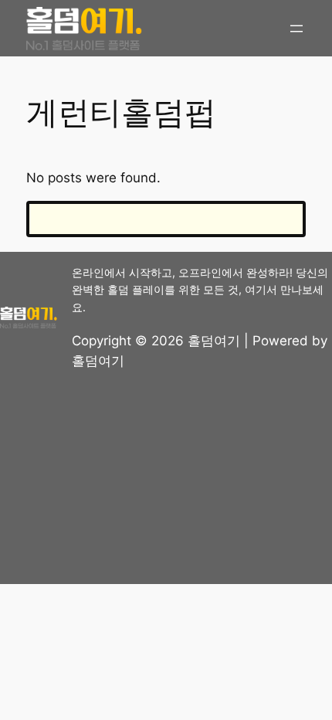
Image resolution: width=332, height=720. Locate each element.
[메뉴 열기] (296, 28)
